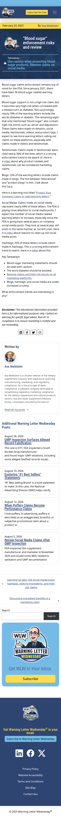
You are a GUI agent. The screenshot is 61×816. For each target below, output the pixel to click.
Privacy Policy (30, 769)
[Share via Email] (40, 332)
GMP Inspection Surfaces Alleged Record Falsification (27, 441)
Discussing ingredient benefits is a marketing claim (30, 600)
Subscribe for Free (36, 12)
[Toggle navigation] (54, 12)
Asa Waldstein (50, 25)
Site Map (30, 787)
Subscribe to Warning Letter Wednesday (30, 739)
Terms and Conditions (30, 781)
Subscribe (30, 678)
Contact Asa (30, 794)
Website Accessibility (30, 775)
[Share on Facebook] (27, 332)
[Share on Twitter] (20, 332)
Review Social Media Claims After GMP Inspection (27, 541)
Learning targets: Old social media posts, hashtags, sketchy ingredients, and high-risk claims (31, 583)
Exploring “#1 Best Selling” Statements (23, 476)
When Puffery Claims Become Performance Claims (25, 507)
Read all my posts (15, 409)
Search (6, 610)
